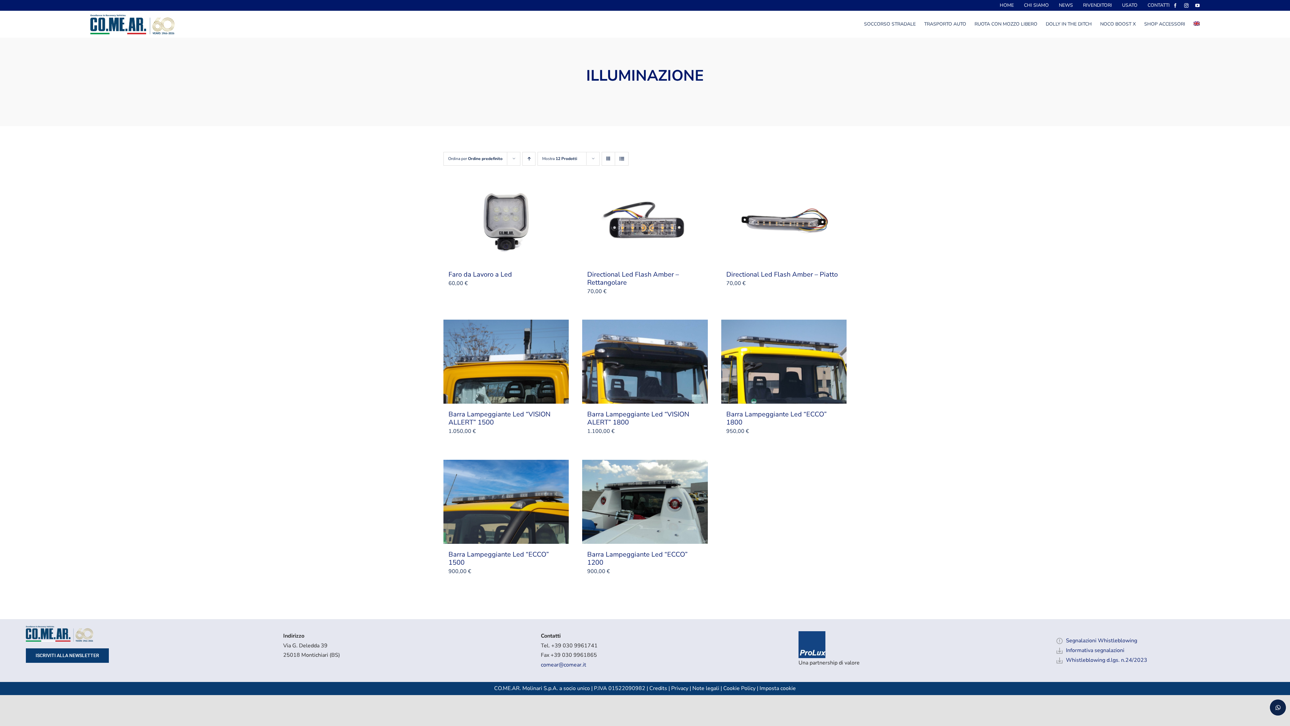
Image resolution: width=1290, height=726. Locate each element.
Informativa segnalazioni (1095, 650)
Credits (659, 688)
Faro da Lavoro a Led (480, 274)
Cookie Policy (739, 688)
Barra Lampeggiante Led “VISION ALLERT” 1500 (499, 418)
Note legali (705, 688)
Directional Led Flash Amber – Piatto (782, 274)
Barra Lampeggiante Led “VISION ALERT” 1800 (638, 418)
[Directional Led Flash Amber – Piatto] (784, 222)
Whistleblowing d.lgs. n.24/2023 (1106, 660)
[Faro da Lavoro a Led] (506, 222)
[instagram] (1186, 5)
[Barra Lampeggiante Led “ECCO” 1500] (506, 502)
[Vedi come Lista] (621, 158)
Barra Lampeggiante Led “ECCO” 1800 (776, 418)
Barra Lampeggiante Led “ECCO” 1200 (637, 558)
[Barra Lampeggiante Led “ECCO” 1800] (784, 362)
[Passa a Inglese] (1197, 24)
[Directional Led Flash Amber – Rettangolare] (644, 222)
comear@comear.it (563, 665)
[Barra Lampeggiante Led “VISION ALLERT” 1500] (506, 362)
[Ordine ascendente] (528, 159)
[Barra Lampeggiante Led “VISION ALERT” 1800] (644, 362)
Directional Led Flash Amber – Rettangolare (633, 278)
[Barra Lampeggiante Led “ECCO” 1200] (644, 502)
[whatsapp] (1278, 707)
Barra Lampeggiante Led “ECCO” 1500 (498, 558)
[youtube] (1197, 5)
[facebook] (1175, 5)
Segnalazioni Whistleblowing (1101, 640)
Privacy (679, 688)
